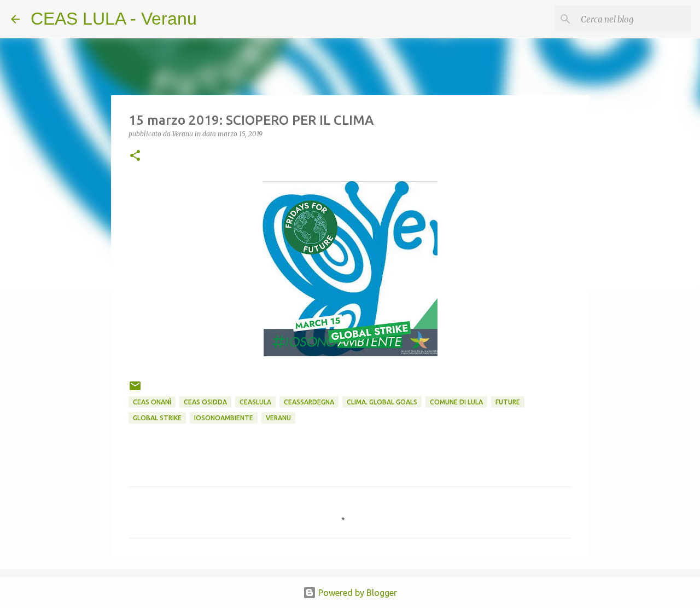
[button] (135, 156)
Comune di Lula (456, 402)
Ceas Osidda (205, 402)
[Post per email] (135, 389)
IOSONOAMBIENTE (223, 417)
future (507, 402)
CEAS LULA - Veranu (114, 18)
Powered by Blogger (356, 593)
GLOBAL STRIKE (157, 417)
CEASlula (255, 402)
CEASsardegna (309, 402)
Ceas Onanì (152, 402)
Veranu (278, 417)
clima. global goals (382, 402)
